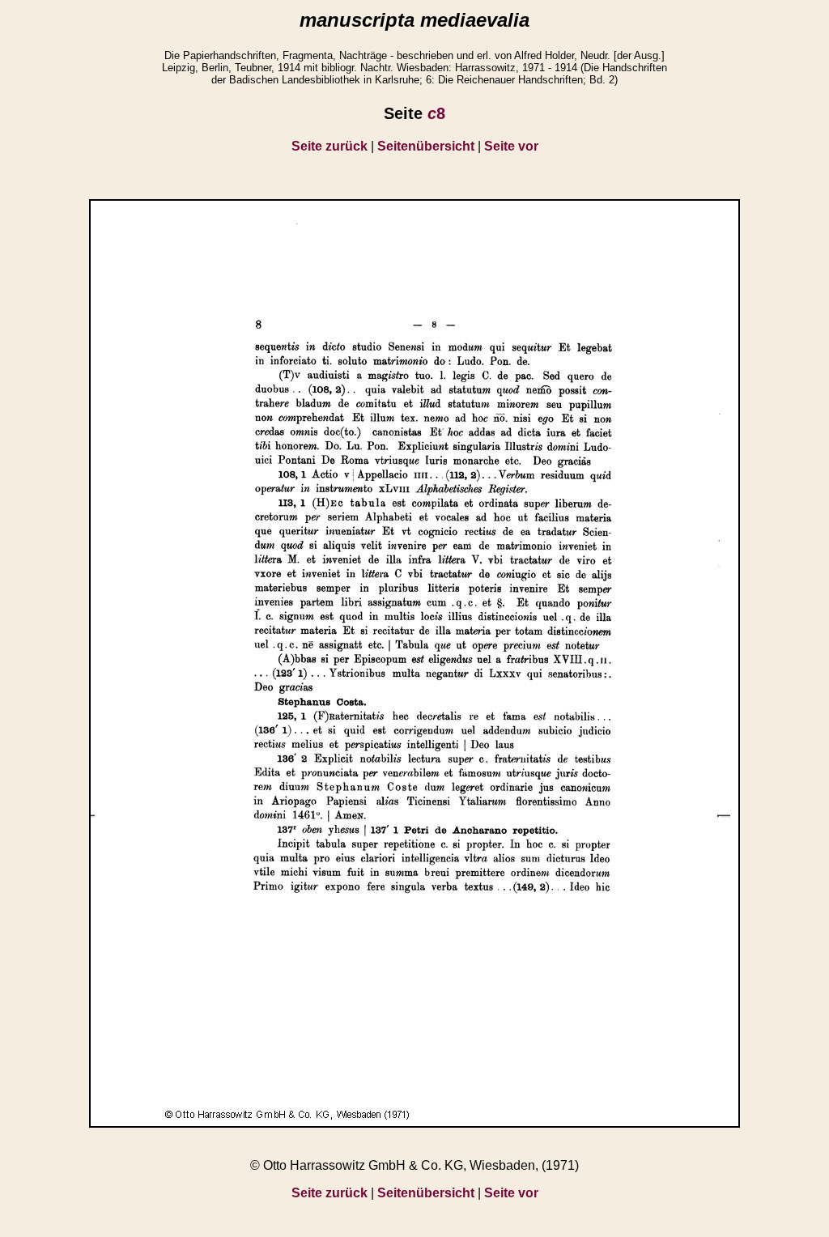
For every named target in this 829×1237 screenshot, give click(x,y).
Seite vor (511, 146)
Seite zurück (329, 146)
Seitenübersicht (425, 146)
